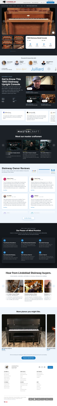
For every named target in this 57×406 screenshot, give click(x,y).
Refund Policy (11, 397)
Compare (38, 377)
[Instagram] (42, 367)
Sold (24, 5)
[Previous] (3, 286)
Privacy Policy (6, 397)
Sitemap (25, 397)
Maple (22, 5)
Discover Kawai (22, 390)
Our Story (38, 383)
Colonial (18, 5)
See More (5, 190)
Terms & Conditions (17, 397)
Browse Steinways (23, 380)
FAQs (21, 386)
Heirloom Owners (6, 387)
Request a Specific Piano (28, 357)
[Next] (54, 286)
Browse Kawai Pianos (23, 374)
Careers (22, 397)
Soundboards (39, 375)
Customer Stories (6, 383)
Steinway (10, 5)
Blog (21, 387)
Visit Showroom (6, 380)
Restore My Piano (26, 2)
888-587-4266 (14, 368)
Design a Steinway (7, 378)
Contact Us (50, 367)
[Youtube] (44, 367)
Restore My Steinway (7, 375)
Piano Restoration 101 (40, 374)
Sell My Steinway (6, 377)
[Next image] (53, 21)
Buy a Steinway (35, 2)
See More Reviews (27, 218)
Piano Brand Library (23, 389)
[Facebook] (39, 367)
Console (14, 5)
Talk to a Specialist (50, 2)
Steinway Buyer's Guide (24, 383)
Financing (38, 386)
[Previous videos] (3, 145)
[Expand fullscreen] (53, 33)
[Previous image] (4, 21)
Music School (39, 387)
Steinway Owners (7, 386)
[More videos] (54, 145)
